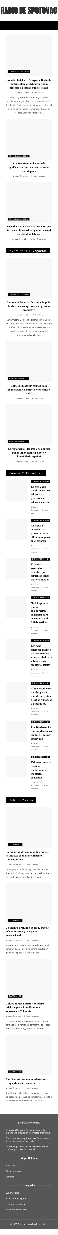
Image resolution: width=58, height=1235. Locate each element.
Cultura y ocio (15, 844)
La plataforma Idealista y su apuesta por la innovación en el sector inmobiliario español (29, 452)
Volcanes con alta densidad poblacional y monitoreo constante (41, 770)
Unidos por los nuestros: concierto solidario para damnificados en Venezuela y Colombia (25, 1007)
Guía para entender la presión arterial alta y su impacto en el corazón (41, 533)
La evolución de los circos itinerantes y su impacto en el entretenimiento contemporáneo (28, 855)
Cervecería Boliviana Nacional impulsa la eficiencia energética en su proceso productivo (29, 306)
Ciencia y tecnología (40, 481)
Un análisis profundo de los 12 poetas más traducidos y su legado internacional (27, 931)
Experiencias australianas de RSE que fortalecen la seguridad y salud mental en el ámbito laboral (29, 230)
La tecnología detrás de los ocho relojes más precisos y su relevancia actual (41, 494)
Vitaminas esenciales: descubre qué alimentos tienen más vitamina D (40, 572)
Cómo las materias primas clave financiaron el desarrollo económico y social (28, 389)
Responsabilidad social (19, 72)
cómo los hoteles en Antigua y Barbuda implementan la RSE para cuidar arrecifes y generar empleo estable (28, 84)
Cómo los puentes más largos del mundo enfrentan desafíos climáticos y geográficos (41, 696)
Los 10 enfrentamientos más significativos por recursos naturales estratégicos (28, 167)
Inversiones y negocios (19, 294)
